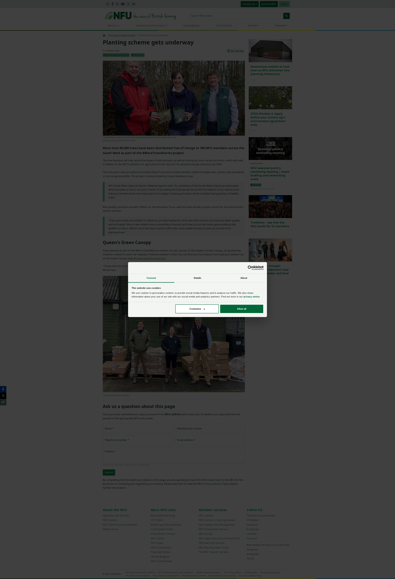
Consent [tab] (151, 278)
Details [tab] (197, 278)
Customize (195, 308)
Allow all (241, 308)
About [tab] (243, 278)
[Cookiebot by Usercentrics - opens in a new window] (250, 267)
